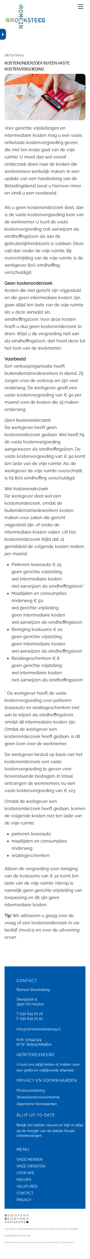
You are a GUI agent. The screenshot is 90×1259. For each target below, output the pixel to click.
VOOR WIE (25, 1173)
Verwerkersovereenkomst (38, 1097)
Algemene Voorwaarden (37, 1104)
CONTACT (25, 1193)
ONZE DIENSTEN (31, 1166)
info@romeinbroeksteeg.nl (38, 1029)
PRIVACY (24, 1200)
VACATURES (27, 1186)
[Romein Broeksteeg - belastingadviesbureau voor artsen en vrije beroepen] (25, 26)
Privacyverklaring (31, 1090)
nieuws (52, 1125)
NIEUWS (24, 1179)
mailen (65, 1064)
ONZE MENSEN (30, 1159)
